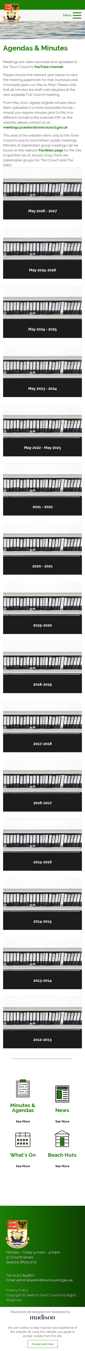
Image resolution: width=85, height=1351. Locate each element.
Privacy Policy (17, 1290)
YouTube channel (48, 67)
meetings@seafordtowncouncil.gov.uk (35, 127)
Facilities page (51, 150)
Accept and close (42, 1344)
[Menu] (77, 15)
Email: (39, 1280)
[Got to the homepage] (11, 14)
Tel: (20, 1275)
